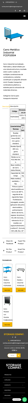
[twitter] (20, 10)
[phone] (3, 2)
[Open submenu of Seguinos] (22, 395)
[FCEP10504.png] (14, 32)
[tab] (5, 106)
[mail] (16, 2)
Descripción (5, 106)
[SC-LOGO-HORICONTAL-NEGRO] (10, 16)
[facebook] (15, 10)
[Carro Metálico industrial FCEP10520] (7, 269)
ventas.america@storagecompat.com (15, 343)
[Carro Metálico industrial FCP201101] (21, 269)
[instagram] (24, 10)
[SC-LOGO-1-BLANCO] (14, 364)
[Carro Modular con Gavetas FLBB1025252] (7, 301)
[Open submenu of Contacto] (22, 385)
